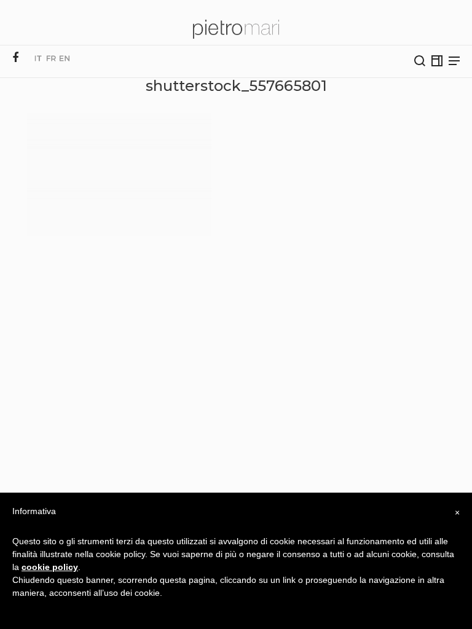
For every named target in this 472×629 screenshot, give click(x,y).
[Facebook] (15, 58)
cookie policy (50, 567)
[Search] (419, 60)
